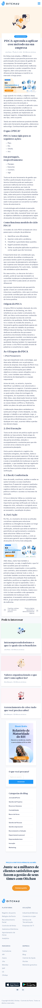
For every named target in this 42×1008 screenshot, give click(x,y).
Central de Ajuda (29, 958)
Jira (3, 961)
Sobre (25, 951)
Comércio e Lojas (29, 916)
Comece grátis (21, 888)
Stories (25, 961)
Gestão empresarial (16, 827)
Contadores (6, 951)
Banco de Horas (14, 814)
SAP (3, 968)
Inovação (12, 843)
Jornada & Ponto (14, 798)
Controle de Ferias (9, 925)
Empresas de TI (28, 925)
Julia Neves (8, 52)
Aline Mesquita (8, 682)
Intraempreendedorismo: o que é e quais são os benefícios (20, 644)
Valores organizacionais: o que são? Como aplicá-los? (20, 676)
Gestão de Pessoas (15, 822)
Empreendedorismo (20, 36)
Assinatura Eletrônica (10, 929)
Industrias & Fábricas (30, 913)
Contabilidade (14, 810)
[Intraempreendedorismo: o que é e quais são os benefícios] (21, 631)
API (3, 954)
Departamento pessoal (17, 835)
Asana (4, 958)
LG (3, 972)
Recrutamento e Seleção (17, 831)
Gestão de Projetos (15, 802)
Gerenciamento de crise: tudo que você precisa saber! (20, 709)
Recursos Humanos (15, 806)
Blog (24, 954)
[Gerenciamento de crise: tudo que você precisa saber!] (21, 695)
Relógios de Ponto (9, 916)
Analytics (5, 938)
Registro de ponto (9, 913)
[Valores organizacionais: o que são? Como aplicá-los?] (21, 663)
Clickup (5, 975)
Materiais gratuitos (30, 965)
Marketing (12, 847)
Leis (10, 818)
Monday (5, 965)
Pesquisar (21, 781)
